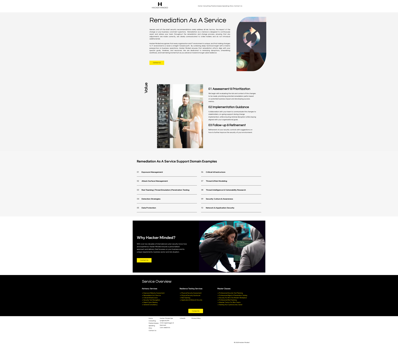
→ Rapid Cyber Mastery (150, 302)
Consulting (152, 321)
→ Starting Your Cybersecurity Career (229, 305)
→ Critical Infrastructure (150, 298)
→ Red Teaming (185, 298)
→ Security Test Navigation (151, 300)
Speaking (152, 325)
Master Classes (224, 288)
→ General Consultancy (150, 305)
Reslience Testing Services (191, 288)
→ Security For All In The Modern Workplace (232, 298)
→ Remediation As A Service (151, 295)
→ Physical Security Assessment (190, 293)
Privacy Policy (196, 318)
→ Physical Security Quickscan (190, 295)
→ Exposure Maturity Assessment (153, 293)
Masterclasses (154, 323)
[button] (144, 260)
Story (150, 328)
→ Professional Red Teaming (227, 300)
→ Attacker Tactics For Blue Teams (229, 302)
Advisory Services (149, 288)
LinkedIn (182, 318)
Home (151, 318)
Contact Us (152, 330)
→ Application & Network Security (191, 300)
